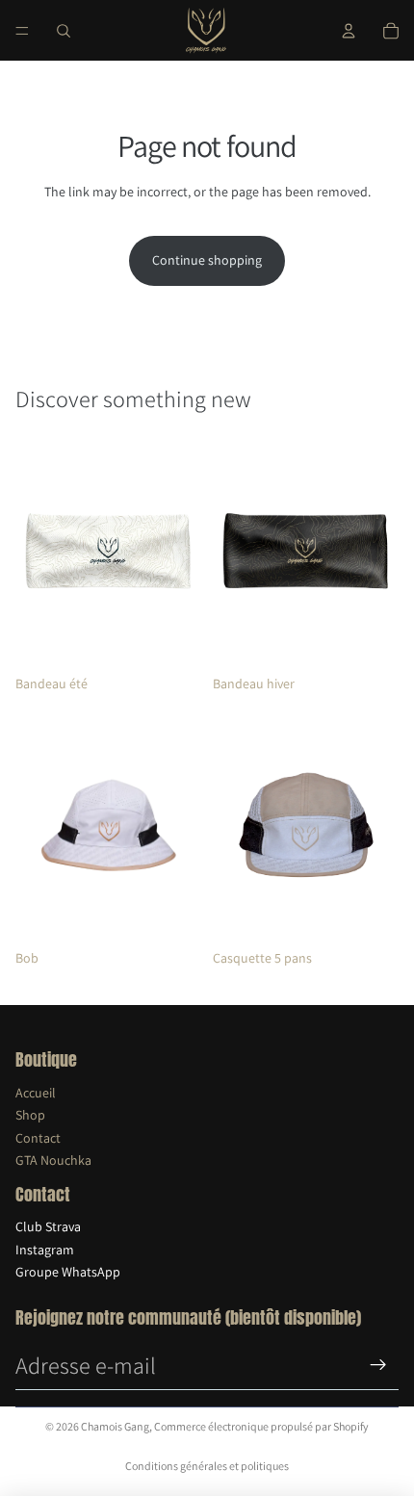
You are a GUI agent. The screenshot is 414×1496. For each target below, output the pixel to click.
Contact (38, 1138)
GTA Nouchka (53, 1160)
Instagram (44, 1249)
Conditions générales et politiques (207, 1465)
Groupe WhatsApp (67, 1271)
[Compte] (348, 31)
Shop (30, 1114)
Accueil (35, 1092)
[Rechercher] (63, 31)
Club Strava (48, 1226)
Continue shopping (207, 260)
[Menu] (22, 31)
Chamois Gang (115, 1426)
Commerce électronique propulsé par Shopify (261, 1426)
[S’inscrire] (378, 1365)
